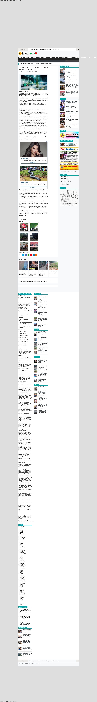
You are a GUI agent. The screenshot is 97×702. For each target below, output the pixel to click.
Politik (26, 57)
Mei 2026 (21, 530)
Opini (59, 57)
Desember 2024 (22, 550)
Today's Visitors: (64, 178)
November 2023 (22, 565)
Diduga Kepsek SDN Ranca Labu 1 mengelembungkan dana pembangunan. (25, 614)
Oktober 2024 (22, 552)
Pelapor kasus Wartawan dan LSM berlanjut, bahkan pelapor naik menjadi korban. (33, 281)
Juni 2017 (21, 604)
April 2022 (21, 587)
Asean (51, 57)
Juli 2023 (21, 570)
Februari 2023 (22, 576)
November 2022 (22, 579)
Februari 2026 (22, 533)
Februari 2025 (22, 547)
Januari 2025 (22, 549)
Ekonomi (21, 57)
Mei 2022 (21, 586)
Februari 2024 (22, 562)
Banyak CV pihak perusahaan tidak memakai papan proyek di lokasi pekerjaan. (42, 273)
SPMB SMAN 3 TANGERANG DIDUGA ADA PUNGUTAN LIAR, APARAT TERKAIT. (42, 411)
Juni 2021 (21, 599)
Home (21, 63)
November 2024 (22, 551)
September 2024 (23, 553)
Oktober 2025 (22, 538)
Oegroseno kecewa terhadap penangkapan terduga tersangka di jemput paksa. (71, 107)
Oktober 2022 (22, 580)
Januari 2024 (22, 563)
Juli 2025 (21, 542)
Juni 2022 (21, 585)
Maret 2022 (22, 589)
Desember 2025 (22, 536)
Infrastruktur (70, 57)
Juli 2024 (21, 556)
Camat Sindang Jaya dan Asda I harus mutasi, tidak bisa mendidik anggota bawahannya (35, 280)
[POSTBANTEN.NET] (27, 53)
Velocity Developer (38, 663)
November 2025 (22, 537)
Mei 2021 (21, 600)
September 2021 (23, 596)
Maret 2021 (22, 603)
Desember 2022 (22, 578)
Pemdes (63, 57)
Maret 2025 (22, 546)
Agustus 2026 (22, 526)
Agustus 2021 (22, 597)
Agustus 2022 (22, 583)
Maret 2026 (22, 532)
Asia (55, 57)
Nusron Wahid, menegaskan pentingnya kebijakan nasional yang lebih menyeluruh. (72, 125)
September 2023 (23, 567)
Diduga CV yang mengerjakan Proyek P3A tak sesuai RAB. (53, 272)
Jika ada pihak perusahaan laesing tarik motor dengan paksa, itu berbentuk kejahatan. (32, 273)
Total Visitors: (63, 184)
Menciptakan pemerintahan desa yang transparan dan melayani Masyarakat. (42, 351)
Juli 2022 (21, 584)
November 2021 (22, 593)
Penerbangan (83, 57)
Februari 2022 (22, 590)
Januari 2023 (22, 577)
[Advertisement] (33, 9)
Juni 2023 (21, 571)
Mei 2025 (21, 544)
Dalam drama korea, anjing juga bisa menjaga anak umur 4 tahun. (27, 630)
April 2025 (21, 545)
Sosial (34, 57)
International (45, 57)
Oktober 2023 (22, 566)
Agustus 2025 (22, 540)
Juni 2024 (21, 557)
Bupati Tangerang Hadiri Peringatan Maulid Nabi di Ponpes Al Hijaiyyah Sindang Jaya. (44, 49)
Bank (30, 57)
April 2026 (21, 531)
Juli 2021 (21, 598)
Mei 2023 (21, 572)
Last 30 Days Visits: (64, 181)
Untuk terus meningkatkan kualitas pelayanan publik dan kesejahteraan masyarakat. (71, 102)
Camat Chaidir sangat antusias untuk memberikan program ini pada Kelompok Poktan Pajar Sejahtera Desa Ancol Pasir (42, 318)
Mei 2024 (21, 558)
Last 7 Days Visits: (64, 179)
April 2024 (21, 559)
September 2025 (23, 539)
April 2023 (21, 573)
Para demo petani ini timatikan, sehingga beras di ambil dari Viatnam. (42, 324)
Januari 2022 (22, 591)
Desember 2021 (22, 592)
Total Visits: (63, 183)
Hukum (89, 57)
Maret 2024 (22, 560)
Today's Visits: (63, 176)
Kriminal (94, 57)
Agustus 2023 (22, 569)
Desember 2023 (22, 564)
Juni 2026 (21, 529)
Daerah (39, 57)
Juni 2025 (21, 543)
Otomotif (77, 57)
